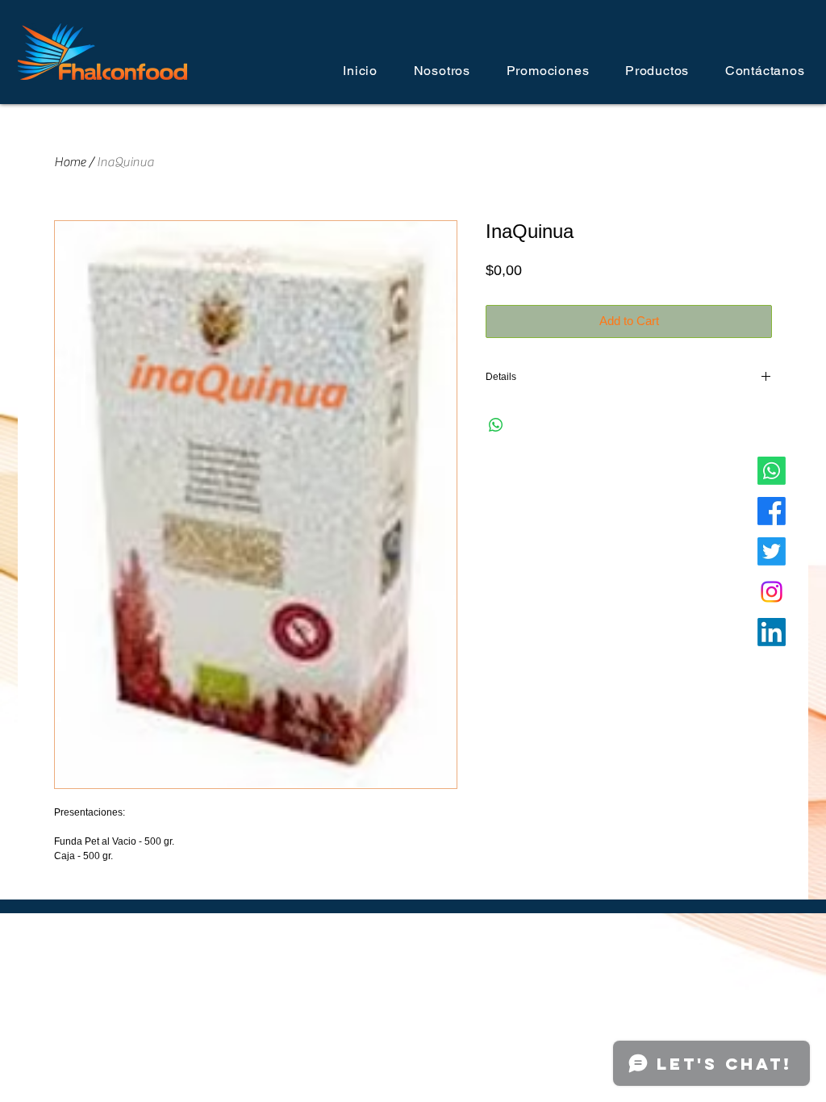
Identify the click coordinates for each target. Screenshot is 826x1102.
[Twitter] (771, 551)
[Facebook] (771, 511)
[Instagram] (771, 592)
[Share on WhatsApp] (496, 425)
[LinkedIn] (771, 632)
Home (70, 162)
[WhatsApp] (771, 471)
